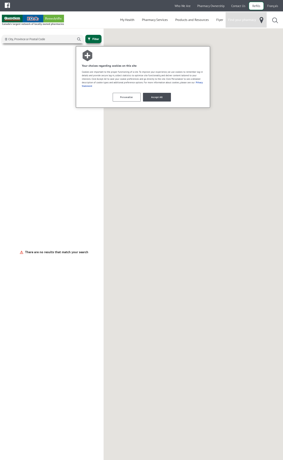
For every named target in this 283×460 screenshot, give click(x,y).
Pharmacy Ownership (211, 6)
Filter (95, 39)
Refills (256, 6)
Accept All (157, 97)
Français (272, 6)
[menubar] (7, 5)
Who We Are (183, 6)
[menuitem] (7, 5)
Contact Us (238, 6)
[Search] (79, 39)
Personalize (126, 97)
